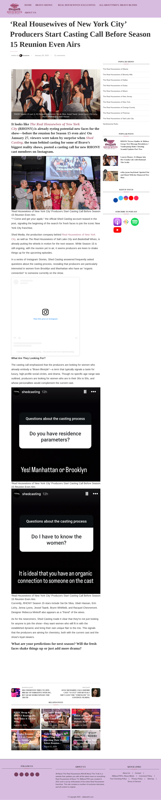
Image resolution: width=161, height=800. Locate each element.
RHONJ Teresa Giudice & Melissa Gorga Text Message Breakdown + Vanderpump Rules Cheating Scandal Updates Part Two (134, 145)
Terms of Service (134, 781)
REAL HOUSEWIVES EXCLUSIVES (76, 5)
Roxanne (26, 55)
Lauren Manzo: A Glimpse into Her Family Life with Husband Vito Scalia (133, 159)
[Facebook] (16, 774)
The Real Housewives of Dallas (115, 80)
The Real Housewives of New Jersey (117, 96)
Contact (138, 773)
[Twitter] (21, 774)
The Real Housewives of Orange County (119, 107)
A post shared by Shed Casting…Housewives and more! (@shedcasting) (45, 352)
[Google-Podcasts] (126, 219)
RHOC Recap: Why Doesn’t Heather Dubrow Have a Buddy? (86, 718)
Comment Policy (145, 776)
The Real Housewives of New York (116, 102)
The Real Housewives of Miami (115, 91)
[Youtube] (117, 227)
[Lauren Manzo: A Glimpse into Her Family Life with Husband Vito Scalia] (110, 161)
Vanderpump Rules (110, 124)
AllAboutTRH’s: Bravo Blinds (118, 5)
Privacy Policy (137, 779)
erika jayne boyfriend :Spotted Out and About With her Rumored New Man (134, 175)
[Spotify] (135, 219)
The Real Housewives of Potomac (116, 113)
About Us (30, 12)
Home (28, 5)
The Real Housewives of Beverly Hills (117, 75)
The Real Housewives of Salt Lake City (118, 118)
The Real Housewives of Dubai (115, 85)
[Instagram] (27, 774)
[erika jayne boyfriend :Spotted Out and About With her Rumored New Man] (110, 176)
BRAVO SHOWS (43, 5)
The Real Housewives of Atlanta (115, 69)
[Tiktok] (32, 774)
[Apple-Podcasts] (117, 219)
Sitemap (150, 779)
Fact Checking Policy (118, 779)
